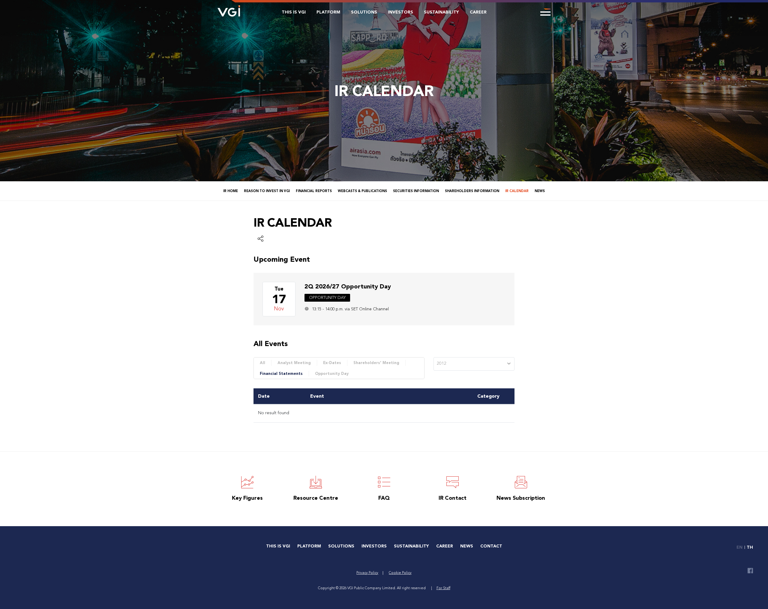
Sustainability (441, 12)
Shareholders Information (472, 191)
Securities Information (416, 191)
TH (750, 547)
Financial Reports (314, 191)
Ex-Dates (332, 362)
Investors (400, 12)
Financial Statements (281, 373)
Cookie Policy (400, 573)
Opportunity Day (332, 373)
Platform (328, 12)
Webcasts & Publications (362, 191)
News (540, 191)
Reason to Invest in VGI (267, 191)
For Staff (443, 588)
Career (478, 12)
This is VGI (294, 12)
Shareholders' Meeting (376, 362)
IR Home (230, 191)
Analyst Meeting (294, 362)
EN (739, 547)
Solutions (364, 12)
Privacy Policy (367, 573)
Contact (491, 546)
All (262, 362)
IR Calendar (517, 191)
